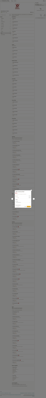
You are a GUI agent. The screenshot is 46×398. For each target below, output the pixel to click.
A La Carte (18, 197)
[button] (12, 199)
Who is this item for (18, 205)
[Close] (31, 190)
